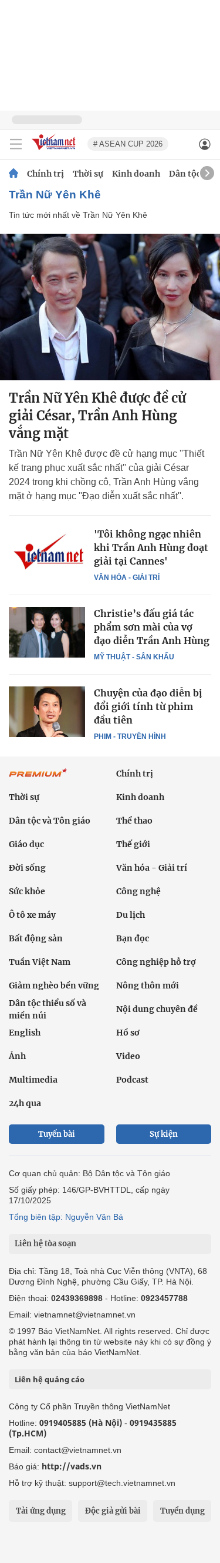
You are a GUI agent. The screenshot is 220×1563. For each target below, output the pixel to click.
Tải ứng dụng (41, 1511)
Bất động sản (36, 938)
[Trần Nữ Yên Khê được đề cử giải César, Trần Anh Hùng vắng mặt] (110, 307)
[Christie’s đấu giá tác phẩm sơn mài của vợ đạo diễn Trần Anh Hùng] (47, 632)
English (24, 1032)
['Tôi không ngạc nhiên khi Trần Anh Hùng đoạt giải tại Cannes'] (47, 552)
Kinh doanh (136, 174)
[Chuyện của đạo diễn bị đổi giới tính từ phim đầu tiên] (47, 711)
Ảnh (17, 1056)
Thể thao (134, 820)
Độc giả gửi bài (113, 1511)
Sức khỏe (27, 891)
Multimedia (33, 1079)
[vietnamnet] (55, 151)
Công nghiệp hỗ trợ (156, 962)
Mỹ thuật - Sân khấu (134, 657)
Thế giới (133, 844)
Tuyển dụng (182, 1511)
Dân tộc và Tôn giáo (49, 820)
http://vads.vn (71, 1466)
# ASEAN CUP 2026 (128, 144)
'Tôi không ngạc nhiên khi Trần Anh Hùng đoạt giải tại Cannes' (151, 547)
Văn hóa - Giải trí (127, 577)
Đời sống (27, 867)
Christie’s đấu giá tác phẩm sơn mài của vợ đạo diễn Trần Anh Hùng (151, 627)
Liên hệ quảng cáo (49, 1379)
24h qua (25, 1103)
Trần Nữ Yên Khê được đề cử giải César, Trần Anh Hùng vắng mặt (97, 416)
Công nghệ (138, 891)
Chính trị (45, 174)
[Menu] (16, 144)
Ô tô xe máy (32, 915)
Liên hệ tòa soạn (45, 1244)
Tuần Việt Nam (39, 962)
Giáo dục (26, 844)
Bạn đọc (132, 938)
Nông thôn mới (147, 985)
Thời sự (88, 174)
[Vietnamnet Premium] (38, 779)
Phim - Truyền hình (130, 736)
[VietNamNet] (13, 173)
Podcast (132, 1079)
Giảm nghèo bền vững (54, 985)
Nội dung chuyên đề (157, 1009)
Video (128, 1056)
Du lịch (130, 915)
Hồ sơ (128, 1032)
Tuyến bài (56, 1134)
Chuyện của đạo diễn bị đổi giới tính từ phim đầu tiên (148, 706)
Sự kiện (164, 1134)
